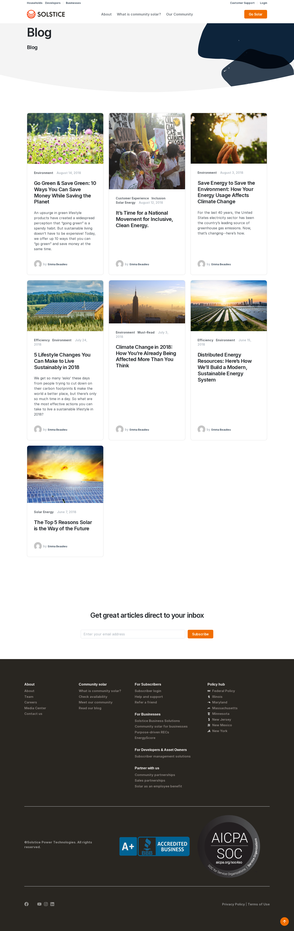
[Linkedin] (52, 904)
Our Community (179, 14)
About (106, 14)
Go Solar (256, 14)
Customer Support (242, 3)
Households (34, 3)
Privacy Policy (233, 904)
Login (263, 3)
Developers (52, 3)
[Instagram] (46, 904)
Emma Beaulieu (57, 264)
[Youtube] (39, 904)
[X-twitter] (33, 904)
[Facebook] (26, 904)
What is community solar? (139, 14)
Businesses (73, 3)
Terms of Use (259, 904)
